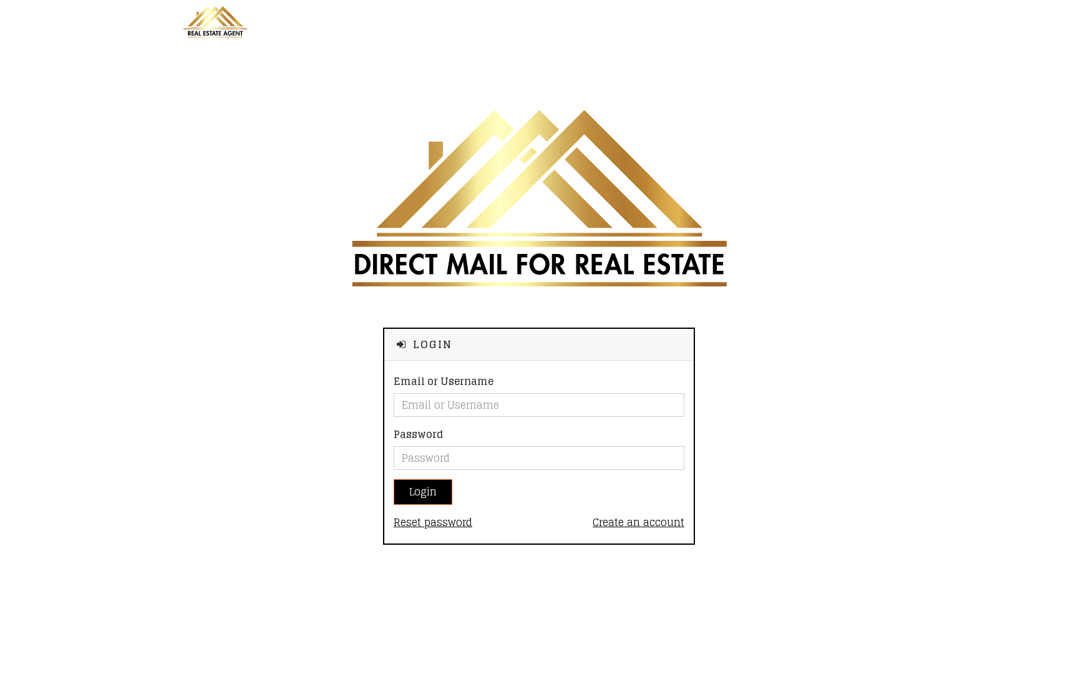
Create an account (638, 522)
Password (418, 434)
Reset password (433, 522)
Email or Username (443, 381)
